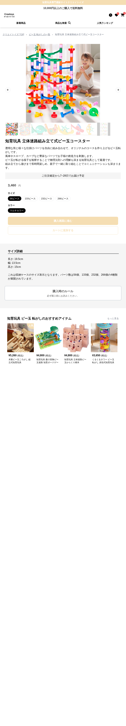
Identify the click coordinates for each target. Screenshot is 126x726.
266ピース (63, 198)
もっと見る (113, 318)
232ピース (46, 198)
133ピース (30, 198)
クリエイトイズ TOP (13, 34)
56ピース (14, 198)
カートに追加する (63, 230)
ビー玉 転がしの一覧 (39, 34)
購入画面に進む (63, 220)
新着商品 (21, 23)
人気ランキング (105, 23)
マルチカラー (17, 210)
